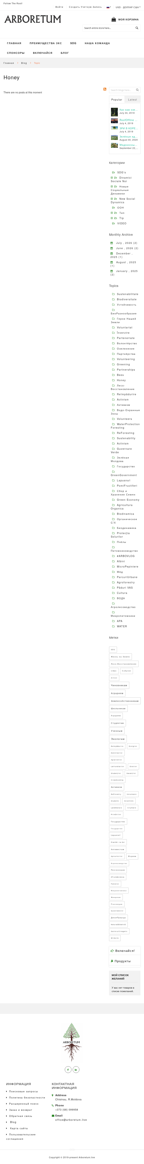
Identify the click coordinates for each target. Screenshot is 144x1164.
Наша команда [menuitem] (97, 43)
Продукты (122, 961)
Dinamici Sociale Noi (121, 179)
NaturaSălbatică (118, 924)
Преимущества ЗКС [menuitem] (46, 43)
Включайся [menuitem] (43, 52)
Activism (122, 399)
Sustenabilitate (127, 294)
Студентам (117, 723)
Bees (120, 375)
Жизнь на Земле (120, 656)
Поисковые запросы (23, 1091)
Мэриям (132, 856)
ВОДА (120, 598)
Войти (59, 6)
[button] (128, 7)
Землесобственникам (125, 700)
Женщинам (116, 897)
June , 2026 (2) (126, 248)
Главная (9, 62)
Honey (121, 380)
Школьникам (118, 708)
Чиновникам (119, 685)
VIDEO (122, 223)
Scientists (129, 801)
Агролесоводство (123, 607)
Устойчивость (126, 304)
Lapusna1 (123, 480)
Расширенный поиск (24, 1103)
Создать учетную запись (85, 6)
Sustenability (126, 438)
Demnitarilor (117, 753)
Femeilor (115, 884)
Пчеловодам (117, 904)
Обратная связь (20, 1116)
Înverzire (123, 332)
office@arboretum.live (71, 1119)
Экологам (118, 738)
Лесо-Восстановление (123, 387)
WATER (121, 626)
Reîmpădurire (126, 394)
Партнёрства (126, 353)
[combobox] (111, 27)
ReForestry (116, 794)
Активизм (123, 404)
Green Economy (128, 499)
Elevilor (133, 766)
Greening (123, 364)
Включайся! (124, 950)
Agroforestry (125, 582)
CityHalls (131, 808)
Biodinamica (125, 513)
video (114, 671)
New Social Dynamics (123, 200)
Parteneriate (125, 338)
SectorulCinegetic (119, 931)
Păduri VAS (124, 587)
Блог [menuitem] (65, 52)
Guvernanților (117, 911)
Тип (122, 212)
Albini (120, 561)
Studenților (116, 773)
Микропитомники (123, 615)
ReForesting (125, 433)
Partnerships (125, 369)
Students (115, 801)
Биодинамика (126, 528)
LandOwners (116, 808)
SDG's (121, 172)
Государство (125, 466)
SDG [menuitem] (73, 43)
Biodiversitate (126, 299)
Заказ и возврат (20, 1109)
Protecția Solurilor (120, 534)
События (126, 671)
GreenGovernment (124, 475)
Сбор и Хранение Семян (123, 492)
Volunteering (125, 359)
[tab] (117, 99)
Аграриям (117, 693)
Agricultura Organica (122, 506)
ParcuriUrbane (127, 577)
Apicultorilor (117, 856)
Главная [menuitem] (14, 43)
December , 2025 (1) (121, 255)
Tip (121, 218)
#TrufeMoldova (117, 877)
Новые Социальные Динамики (120, 190)
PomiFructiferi (126, 485)
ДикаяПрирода (118, 917)
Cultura (121, 593)
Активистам (117, 849)
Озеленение (125, 348)
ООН (120, 207)
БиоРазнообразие (124, 313)
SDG (113, 649)
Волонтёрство (126, 343)
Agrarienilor (116, 760)
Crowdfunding (117, 780)
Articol (114, 678)
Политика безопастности (27, 1097)
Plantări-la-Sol (118, 842)
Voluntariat (124, 327)
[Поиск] (137, 89)
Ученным (117, 730)
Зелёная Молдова (120, 459)
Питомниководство (124, 550)
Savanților (131, 773)
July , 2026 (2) (125, 243)
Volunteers (124, 419)
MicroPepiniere (127, 566)
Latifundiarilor (117, 766)
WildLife (115, 938)
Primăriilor (116, 814)
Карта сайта (18, 1128)
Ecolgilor (133, 746)
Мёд (119, 571)
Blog (24, 62)
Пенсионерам (118, 870)
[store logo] (32, 19)
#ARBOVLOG (125, 556)
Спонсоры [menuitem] (16, 52)
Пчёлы (121, 542)
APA (119, 621)
